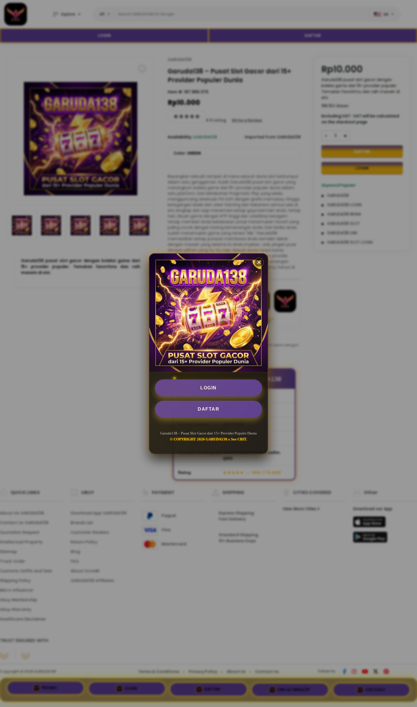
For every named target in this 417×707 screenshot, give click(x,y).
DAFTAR (208, 409)
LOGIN (208, 387)
